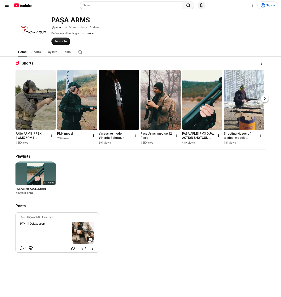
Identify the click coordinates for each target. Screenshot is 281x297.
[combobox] (132, 5)
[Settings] (252, 5)
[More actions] (262, 63)
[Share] (73, 248)
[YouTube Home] (22, 5)
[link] (57, 233)
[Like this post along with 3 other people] (22, 248)
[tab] (22, 52)
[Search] (188, 5)
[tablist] (140, 52)
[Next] (265, 98)
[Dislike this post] (31, 248)
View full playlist (24, 192)
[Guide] (7, 5)
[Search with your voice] (201, 5)
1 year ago (47, 217)
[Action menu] (92, 248)
